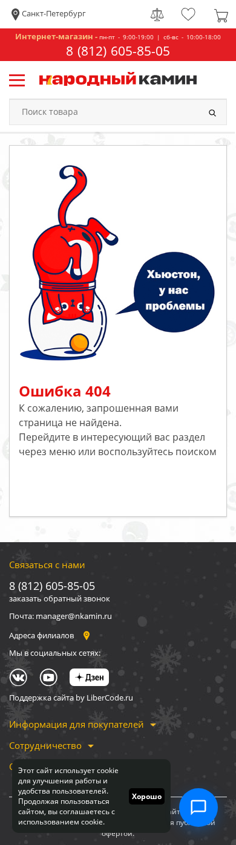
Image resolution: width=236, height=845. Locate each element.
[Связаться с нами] (198, 807)
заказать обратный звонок (59, 598)
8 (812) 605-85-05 (118, 51)
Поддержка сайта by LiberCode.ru (71, 697)
